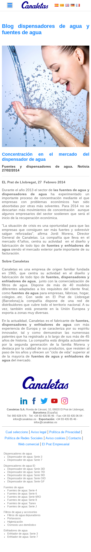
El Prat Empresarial (55, 444)
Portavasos (14, 518)
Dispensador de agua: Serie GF (26, 481)
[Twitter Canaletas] (46, 401)
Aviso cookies (56, 438)
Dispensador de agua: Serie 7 (24, 459)
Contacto (74, 438)
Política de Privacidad (64, 432)
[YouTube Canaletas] (56, 401)
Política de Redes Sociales (24, 438)
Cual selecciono (17, 432)
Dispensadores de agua (18, 453)
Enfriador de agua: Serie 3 (22, 533)
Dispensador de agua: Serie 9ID (26, 475)
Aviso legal (38, 432)
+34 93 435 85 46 (44, 415)
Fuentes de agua (14, 487)
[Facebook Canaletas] (35, 401)
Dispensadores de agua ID (19, 465)
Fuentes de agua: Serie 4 (22, 490)
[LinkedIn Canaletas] (25, 401)
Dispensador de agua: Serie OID (26, 478)
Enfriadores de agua (15, 530)
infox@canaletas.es (45, 422)
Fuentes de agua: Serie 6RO (24, 496)
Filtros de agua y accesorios (20, 512)
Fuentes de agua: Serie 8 (22, 499)
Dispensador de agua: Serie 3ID (26, 468)
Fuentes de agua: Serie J (22, 506)
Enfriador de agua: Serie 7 (22, 536)
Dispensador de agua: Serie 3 (24, 456)
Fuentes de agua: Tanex (21, 503)
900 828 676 (19, 415)
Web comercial (28, 444)
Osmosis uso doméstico (21, 524)
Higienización (15, 521)
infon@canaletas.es (24, 419)
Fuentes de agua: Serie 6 (22, 493)
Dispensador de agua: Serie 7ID (26, 472)
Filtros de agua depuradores (24, 515)
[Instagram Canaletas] (66, 401)
